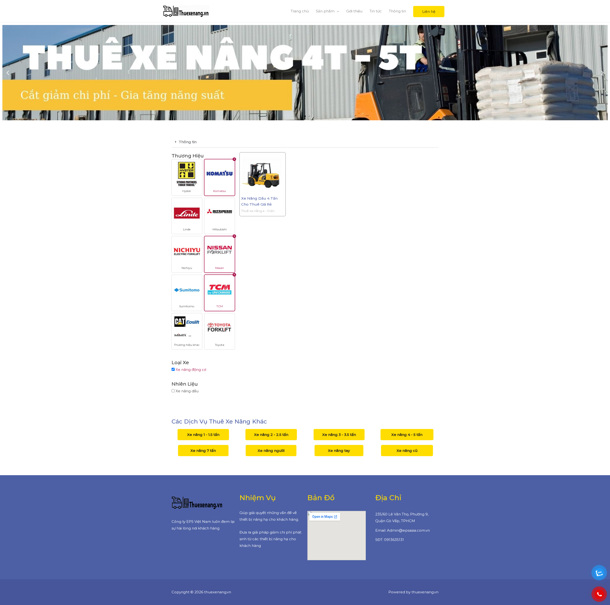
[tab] (305, 141)
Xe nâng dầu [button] (187, 391)
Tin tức (376, 11)
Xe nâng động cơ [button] (191, 369)
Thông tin (397, 11)
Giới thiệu (354, 11)
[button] (300, 116)
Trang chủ (300, 11)
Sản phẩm (325, 11)
